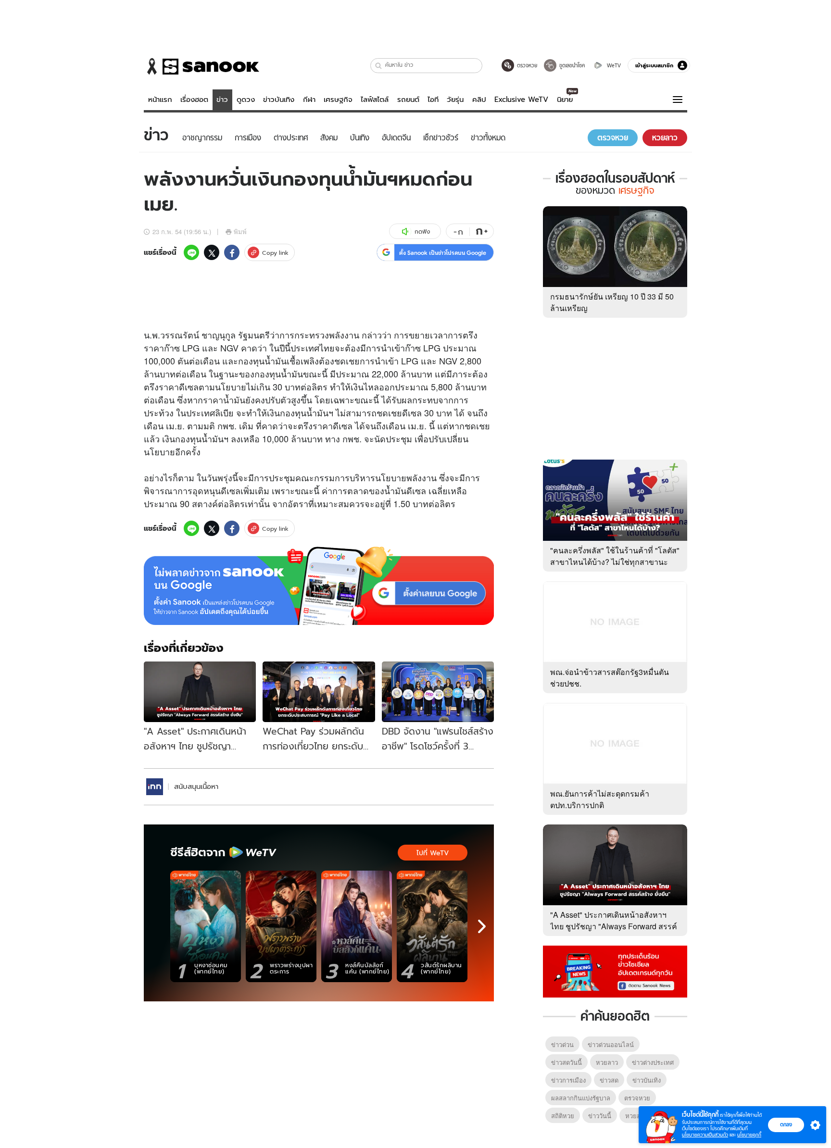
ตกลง (786, 1124)
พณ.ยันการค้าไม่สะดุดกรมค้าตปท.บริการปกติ (599, 799)
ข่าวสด (609, 1080)
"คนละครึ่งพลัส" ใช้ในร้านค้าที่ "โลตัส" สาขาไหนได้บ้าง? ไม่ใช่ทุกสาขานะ (615, 556)
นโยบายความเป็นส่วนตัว (705, 1134)
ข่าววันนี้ (599, 1115)
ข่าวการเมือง (568, 1080)
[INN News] (154, 786)
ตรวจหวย (637, 1097)
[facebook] (231, 252)
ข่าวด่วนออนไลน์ (611, 1044)
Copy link (275, 253)
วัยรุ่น (455, 99)
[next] (482, 926)
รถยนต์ (408, 99)
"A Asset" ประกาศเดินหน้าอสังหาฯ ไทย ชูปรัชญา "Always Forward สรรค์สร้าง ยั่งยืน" (613, 926)
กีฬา (309, 99)
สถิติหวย (562, 1115)
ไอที (433, 99)
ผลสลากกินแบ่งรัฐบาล (580, 1097)
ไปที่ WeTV (432, 853)
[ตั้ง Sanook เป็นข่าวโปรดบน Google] (319, 586)
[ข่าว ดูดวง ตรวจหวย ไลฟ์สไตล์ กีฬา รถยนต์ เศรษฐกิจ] (201, 66)
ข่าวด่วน (562, 1044)
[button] (379, 65)
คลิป (479, 99)
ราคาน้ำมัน (224, 399)
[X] (211, 252)
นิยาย (565, 99)
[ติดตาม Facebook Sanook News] (615, 970)
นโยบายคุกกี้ (749, 1134)
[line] (191, 252)
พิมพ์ (240, 231)
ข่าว (222, 99)
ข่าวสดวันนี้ (566, 1062)
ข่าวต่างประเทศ (653, 1062)
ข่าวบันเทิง (278, 99)
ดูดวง (246, 99)
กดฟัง (422, 231)
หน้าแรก (160, 99)
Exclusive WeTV (521, 99)
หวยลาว (607, 1062)
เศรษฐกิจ (338, 99)
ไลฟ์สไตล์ (375, 99)
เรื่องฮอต (194, 99)
